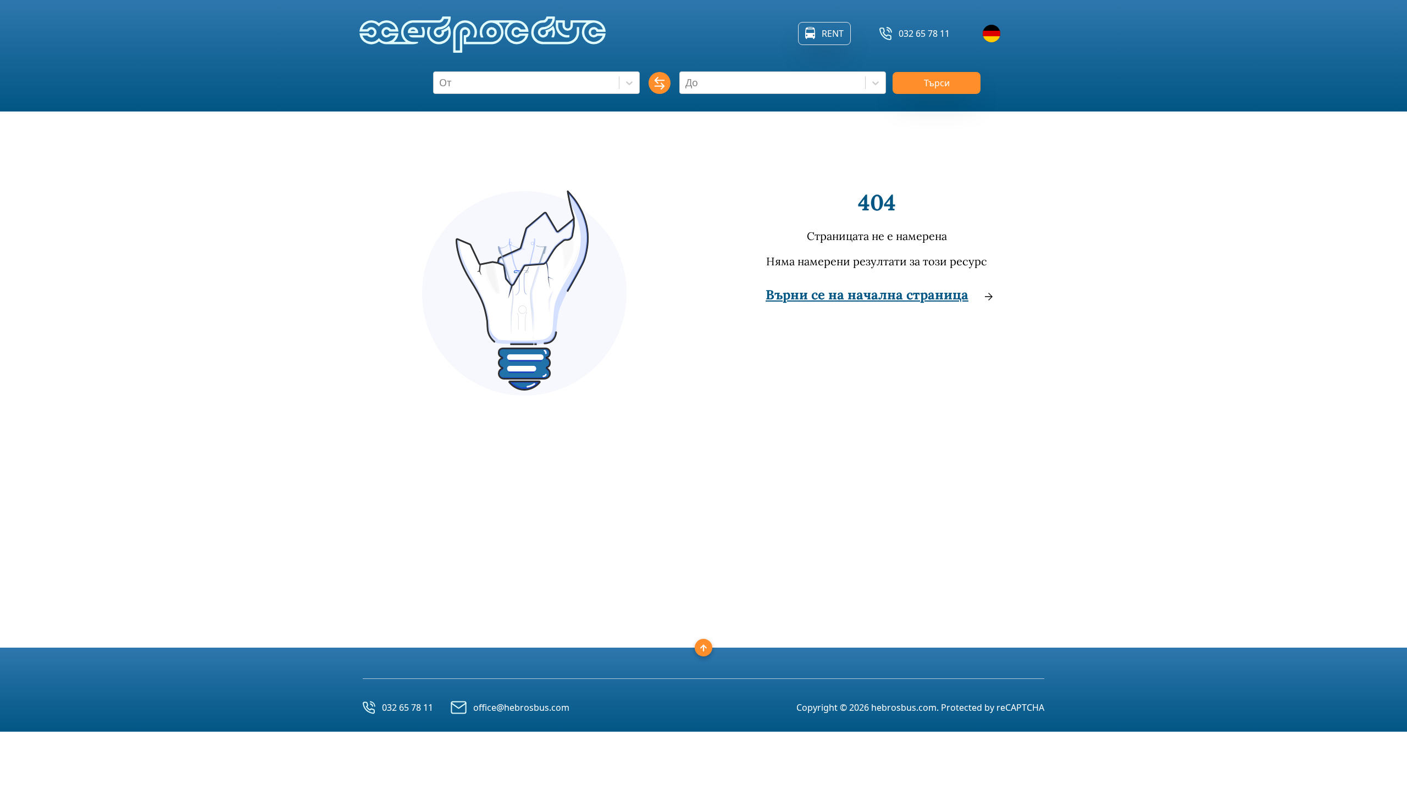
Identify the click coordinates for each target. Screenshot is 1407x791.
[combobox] (440, 82)
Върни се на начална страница (867, 294)
